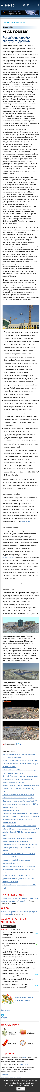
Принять (21, 1089)
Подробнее (4, 1074)
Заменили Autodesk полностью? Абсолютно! (19, 854)
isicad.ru (24, 1057)
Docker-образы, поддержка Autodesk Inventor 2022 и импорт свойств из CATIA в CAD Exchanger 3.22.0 (21, 789)
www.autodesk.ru (26, 521)
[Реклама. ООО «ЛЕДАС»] (20, 12)
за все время (15, 929)
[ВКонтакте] (17, 744)
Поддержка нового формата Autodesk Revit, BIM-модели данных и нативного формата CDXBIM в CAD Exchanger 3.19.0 (20, 804)
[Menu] (2, 5)
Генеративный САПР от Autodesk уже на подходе (20, 761)
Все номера (5, 1010)
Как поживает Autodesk (11, 810)
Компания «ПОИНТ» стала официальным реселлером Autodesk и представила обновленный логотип (18, 860)
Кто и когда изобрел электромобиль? (16, 949)
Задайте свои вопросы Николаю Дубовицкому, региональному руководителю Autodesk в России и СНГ (20, 869)
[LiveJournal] (21, 744)
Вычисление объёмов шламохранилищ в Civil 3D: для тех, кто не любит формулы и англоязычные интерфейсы (19, 962)
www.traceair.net (8, 558)
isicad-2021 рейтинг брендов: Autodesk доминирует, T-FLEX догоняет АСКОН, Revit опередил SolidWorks (18, 879)
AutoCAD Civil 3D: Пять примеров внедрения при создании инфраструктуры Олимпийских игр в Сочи (18, 954)
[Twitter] (19, 744)
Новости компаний (14, 22)
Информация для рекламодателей (11, 1078)
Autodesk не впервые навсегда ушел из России (20, 844)
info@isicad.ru (24, 1064)
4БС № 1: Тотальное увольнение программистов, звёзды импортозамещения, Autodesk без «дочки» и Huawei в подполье (21, 779)
